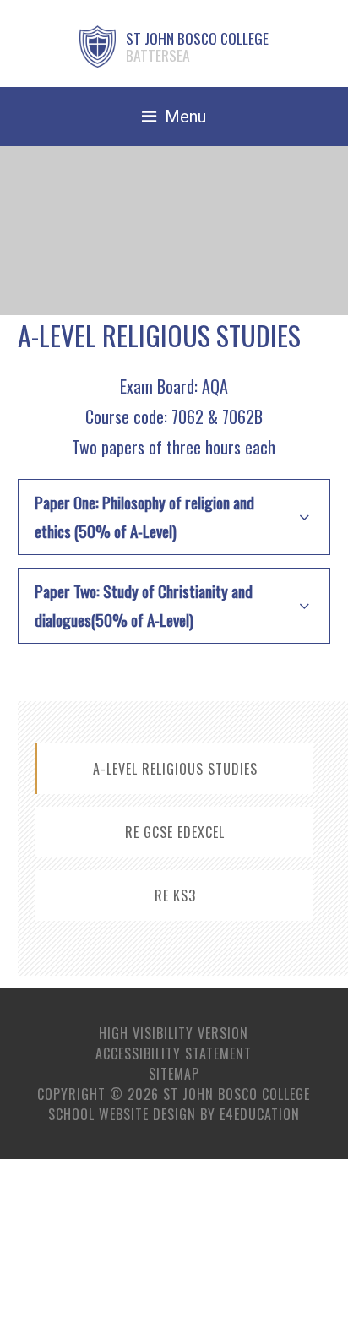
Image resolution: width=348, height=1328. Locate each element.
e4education (260, 1114)
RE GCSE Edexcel (175, 832)
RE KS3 (175, 895)
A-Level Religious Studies (175, 769)
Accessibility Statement (173, 1053)
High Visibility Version (173, 1033)
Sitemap (174, 1074)
